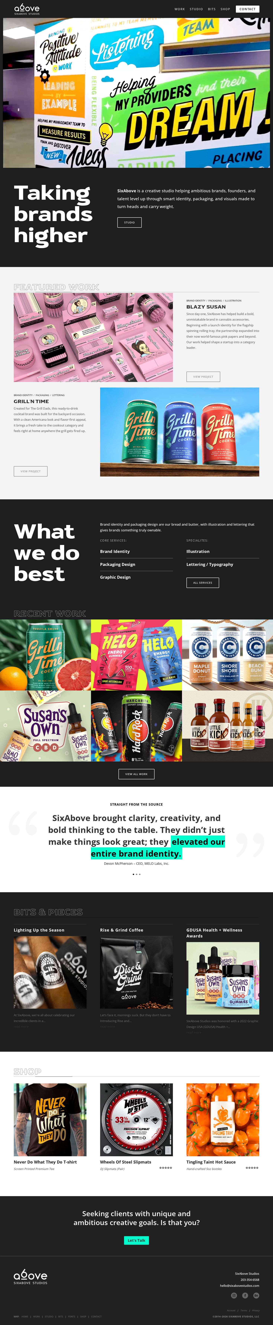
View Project (203, 376)
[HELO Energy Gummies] (136, 654)
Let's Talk (136, 1240)
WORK (180, 9)
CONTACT (248, 9)
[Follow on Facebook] (245, 1295)
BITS (212, 9)
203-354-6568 (250, 1280)
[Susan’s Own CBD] (45, 726)
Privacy (255, 1310)
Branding (27, 669)
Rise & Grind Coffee (121, 930)
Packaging (215, 300)
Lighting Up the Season (39, 930)
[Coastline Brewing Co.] (227, 654)
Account (231, 1310)
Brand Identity (195, 300)
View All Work (136, 774)
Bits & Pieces (48, 912)
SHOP (225, 9)
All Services (202, 582)
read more (21, 1026)
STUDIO (196, 9)
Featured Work (57, 287)
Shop (28, 1072)
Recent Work (50, 614)
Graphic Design (115, 577)
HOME (25, 1316)
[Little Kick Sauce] (227, 726)
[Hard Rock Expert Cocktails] (136, 726)
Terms (243, 1310)
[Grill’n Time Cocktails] (45, 654)
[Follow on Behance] (256, 1295)
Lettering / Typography (209, 564)
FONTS (71, 1316)
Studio (129, 222)
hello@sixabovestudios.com (239, 1286)
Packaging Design (117, 564)
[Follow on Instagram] (234, 1295)
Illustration (233, 300)
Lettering (58, 395)
